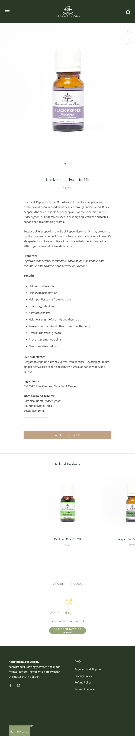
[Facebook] (10, 685)
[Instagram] (18, 685)
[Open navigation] (7, 11)
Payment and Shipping (88, 669)
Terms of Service (85, 689)
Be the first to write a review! (67, 630)
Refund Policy (83, 682)
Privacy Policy (83, 676)
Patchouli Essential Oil (67, 539)
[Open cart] (128, 12)
